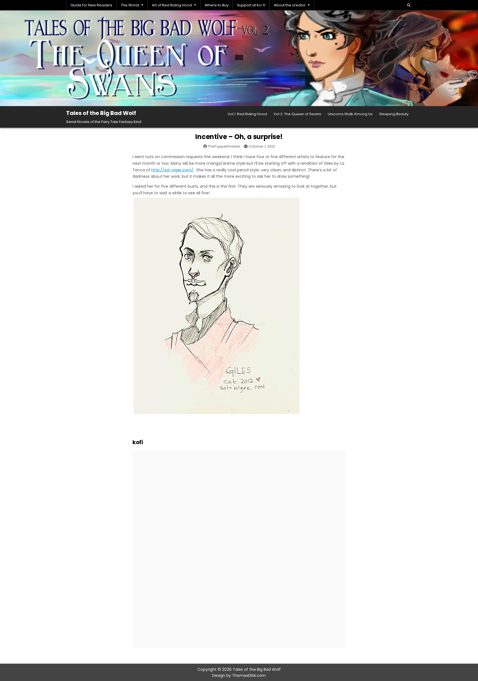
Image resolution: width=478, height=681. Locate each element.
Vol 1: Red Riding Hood (247, 114)
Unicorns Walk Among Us (350, 114)
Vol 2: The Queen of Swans (297, 114)
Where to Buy (216, 5)
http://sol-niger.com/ (172, 170)
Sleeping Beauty (394, 114)
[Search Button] (409, 5)
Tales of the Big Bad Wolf (101, 113)
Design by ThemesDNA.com (239, 675)
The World (130, 5)
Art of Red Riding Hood (172, 5)
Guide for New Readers (91, 5)
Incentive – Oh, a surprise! (239, 136)
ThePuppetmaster (224, 146)
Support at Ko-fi (251, 5)
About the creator (290, 5)
